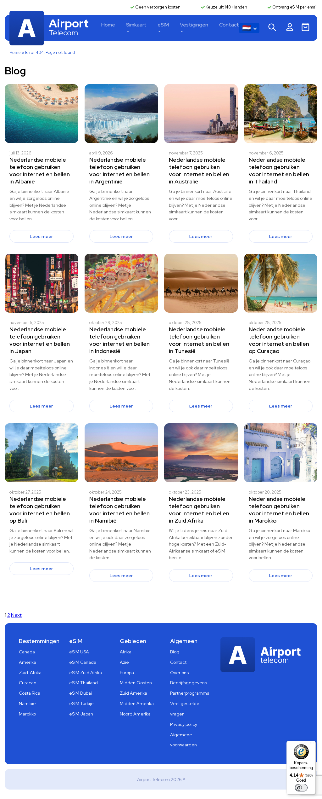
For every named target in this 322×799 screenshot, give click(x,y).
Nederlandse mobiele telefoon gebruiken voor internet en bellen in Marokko (279, 509)
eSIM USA (79, 652)
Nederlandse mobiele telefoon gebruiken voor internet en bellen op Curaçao (279, 340)
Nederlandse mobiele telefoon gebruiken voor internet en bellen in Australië (199, 170)
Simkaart (136, 24)
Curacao (27, 683)
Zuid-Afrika (30, 672)
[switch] (301, 787)
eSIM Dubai (80, 693)
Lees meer (41, 236)
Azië (124, 662)
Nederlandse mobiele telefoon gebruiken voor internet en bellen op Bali (39, 509)
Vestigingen (194, 24)
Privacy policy (183, 724)
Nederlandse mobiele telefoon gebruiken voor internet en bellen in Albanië (39, 170)
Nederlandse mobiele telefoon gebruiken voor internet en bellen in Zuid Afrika (199, 509)
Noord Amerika (135, 714)
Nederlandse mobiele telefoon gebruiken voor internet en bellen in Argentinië (119, 170)
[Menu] (312, 744)
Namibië (27, 703)
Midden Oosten (136, 683)
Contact (229, 24)
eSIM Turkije (81, 703)
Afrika (125, 652)
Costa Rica (29, 693)
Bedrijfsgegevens (188, 683)
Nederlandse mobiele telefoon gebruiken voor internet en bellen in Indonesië (119, 340)
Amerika (27, 662)
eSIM (163, 24)
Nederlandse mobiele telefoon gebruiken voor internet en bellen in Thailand (279, 170)
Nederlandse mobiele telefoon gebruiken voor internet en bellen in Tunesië (199, 340)
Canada (27, 652)
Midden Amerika (137, 703)
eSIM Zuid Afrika (85, 672)
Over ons (179, 672)
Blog (174, 652)
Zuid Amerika (133, 693)
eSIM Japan (81, 714)
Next (16, 615)
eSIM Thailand (83, 683)
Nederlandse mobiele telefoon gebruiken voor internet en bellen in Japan (39, 340)
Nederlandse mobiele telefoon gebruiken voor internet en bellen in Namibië (119, 509)
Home (108, 24)
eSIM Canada (82, 662)
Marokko (27, 714)
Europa (127, 672)
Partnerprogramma (189, 693)
